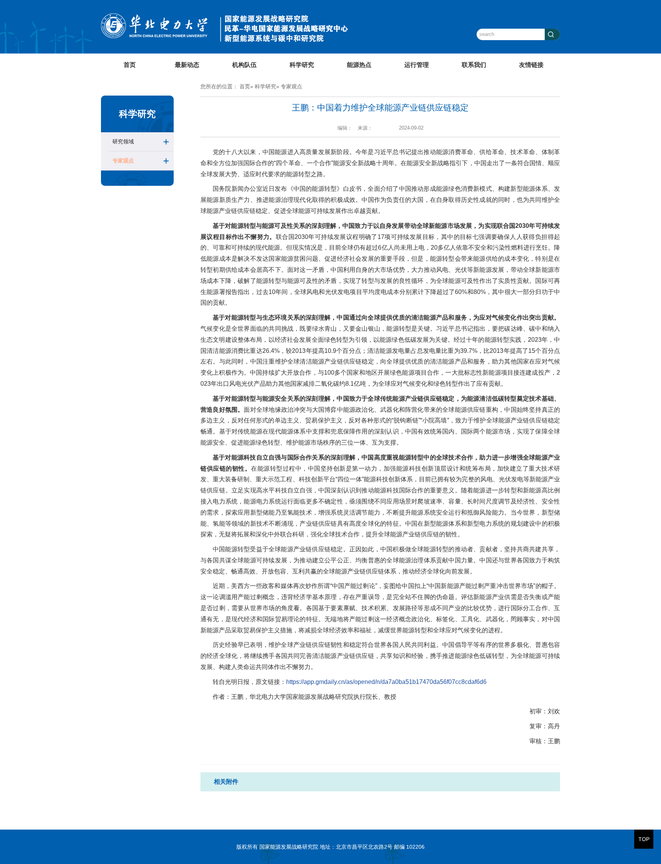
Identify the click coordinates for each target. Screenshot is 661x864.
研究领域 (123, 141)
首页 (130, 65)
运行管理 (416, 65)
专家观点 (123, 161)
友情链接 (531, 65)
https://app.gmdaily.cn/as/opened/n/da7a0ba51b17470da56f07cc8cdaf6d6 (386, 682)
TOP (644, 839)
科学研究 (302, 65)
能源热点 (359, 65)
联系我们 (474, 65)
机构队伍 (244, 65)
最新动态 (187, 65)
